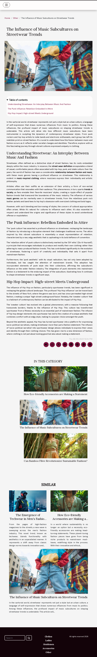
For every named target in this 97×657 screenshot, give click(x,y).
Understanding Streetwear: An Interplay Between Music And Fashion (39, 104)
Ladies (48, 640)
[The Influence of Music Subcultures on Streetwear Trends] (53, 412)
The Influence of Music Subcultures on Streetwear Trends (53, 427)
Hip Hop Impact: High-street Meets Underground (30, 113)
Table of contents (18, 99)
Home (7, 18)
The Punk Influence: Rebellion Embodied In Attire (30, 108)
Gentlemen (48, 644)
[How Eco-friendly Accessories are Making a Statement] (55, 379)
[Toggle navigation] (6, 4)
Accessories (48, 648)
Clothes (48, 636)
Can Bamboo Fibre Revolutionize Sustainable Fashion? (55, 460)
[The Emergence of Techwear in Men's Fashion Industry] (27, 500)
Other (15, 18)
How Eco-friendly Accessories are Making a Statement (55, 394)
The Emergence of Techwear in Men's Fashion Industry (28, 518)
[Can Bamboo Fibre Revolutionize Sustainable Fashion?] (55, 445)
